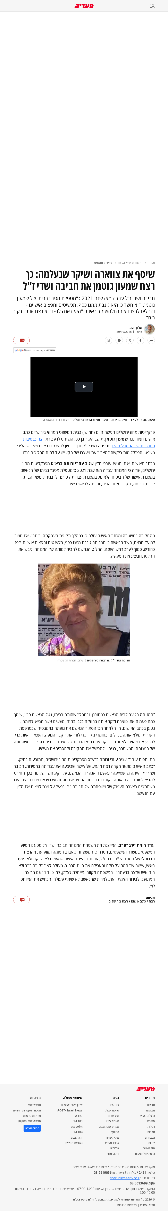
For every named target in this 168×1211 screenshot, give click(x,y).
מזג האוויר (149, 1148)
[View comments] (21, 340)
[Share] (151, 340)
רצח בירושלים (118, 901)
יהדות (151, 1143)
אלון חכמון (134, 327)
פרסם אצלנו (112, 1110)
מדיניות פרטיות (32, 1116)
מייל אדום (113, 1116)
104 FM (78, 1132)
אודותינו (114, 1148)
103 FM (78, 1121)
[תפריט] (159, 6)
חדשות (151, 1105)
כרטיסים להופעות (145, 1154)
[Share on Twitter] (130, 340)
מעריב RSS (112, 1121)
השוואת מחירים (74, 1143)
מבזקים (150, 1110)
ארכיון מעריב (111, 1143)
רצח (152, 901)
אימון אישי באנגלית (72, 1105)
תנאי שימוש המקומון (29, 1121)
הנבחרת (150, 1137)
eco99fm (77, 1127)
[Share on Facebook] (140, 340)
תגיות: (150, 898)
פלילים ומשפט (103, 263)
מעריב (151, 263)
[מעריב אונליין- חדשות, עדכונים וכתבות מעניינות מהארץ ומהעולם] (84, 6)
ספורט (151, 1121)
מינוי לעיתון (113, 1137)
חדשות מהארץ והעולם (130, 263)
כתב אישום (138, 901)
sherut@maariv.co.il (125, 1178)
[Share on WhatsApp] (119, 340)
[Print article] (108, 340)
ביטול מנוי (113, 1154)
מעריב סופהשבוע (109, 1127)
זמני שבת (77, 1137)
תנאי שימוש (34, 1105)
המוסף (115, 1132)
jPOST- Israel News (70, 1110)
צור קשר (114, 1105)
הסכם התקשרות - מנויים (27, 1110)
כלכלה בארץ (147, 1116)
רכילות (151, 1127)
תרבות (151, 1132)
